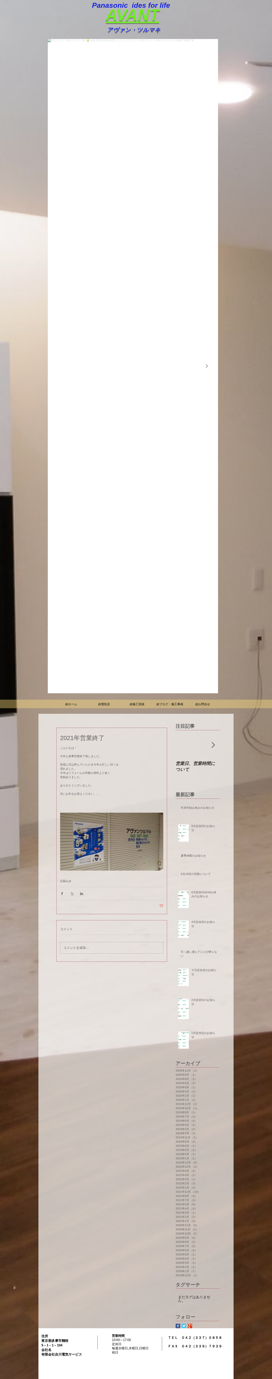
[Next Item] (207, 366)
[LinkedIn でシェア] (81, 893)
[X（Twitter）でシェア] (72, 893)
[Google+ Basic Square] (190, 1326)
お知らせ (65, 880)
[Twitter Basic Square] (184, 1326)
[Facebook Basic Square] (178, 1326)
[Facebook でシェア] (62, 893)
